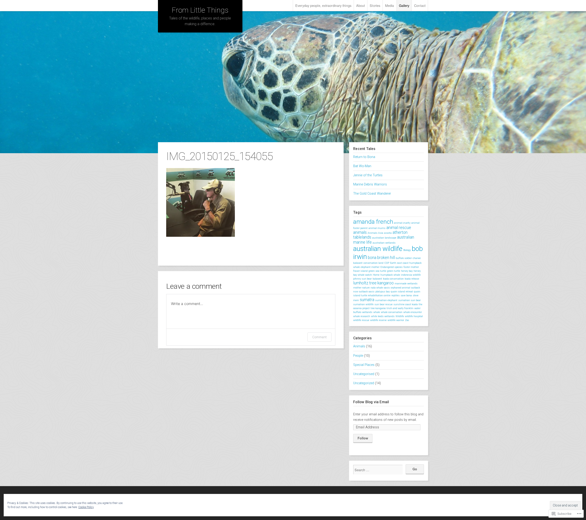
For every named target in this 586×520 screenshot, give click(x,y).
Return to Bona (364, 157)
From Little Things (200, 10)
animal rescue (398, 227)
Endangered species (391, 267)
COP (386, 262)
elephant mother (370, 267)
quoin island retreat (402, 291)
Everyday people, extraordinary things (323, 5)
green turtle (393, 271)
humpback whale (390, 274)
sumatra (367, 299)
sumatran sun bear (409, 300)
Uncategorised (363, 374)
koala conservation (393, 278)
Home (376, 274)
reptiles (395, 295)
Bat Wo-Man (362, 166)
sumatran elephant (386, 300)
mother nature (361, 287)
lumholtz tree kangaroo (373, 283)
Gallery (404, 5)
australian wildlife (377, 249)
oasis (387, 287)
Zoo (407, 320)
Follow (363, 438)
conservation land (373, 262)
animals (360, 232)
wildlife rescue (361, 320)
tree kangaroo (378, 308)
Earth (393, 262)
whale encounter (412, 312)
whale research (361, 316)
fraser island (360, 271)
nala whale (377, 287)
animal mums (377, 228)
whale (376, 312)
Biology (407, 250)
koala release (412, 278)
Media (389, 5)
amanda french (373, 221)
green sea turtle (377, 271)
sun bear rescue (383, 304)
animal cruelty (402, 222)
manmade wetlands (406, 283)
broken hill (386, 257)
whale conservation (391, 312)
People (358, 356)
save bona (406, 295)
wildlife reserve (378, 320)
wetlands (367, 312)
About (360, 5)
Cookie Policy (86, 507)
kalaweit (377, 278)
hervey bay (407, 271)
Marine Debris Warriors (370, 184)
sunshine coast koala (405, 304)
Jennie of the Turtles (368, 175)
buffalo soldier (404, 258)
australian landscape (384, 237)
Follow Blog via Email (371, 402)
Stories (375, 5)
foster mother (411, 267)
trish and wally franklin (400, 308)
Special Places (363, 365)
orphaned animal (400, 287)
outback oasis (366, 291)
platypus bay (382, 291)
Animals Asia (375, 232)
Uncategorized (363, 383)
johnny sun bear (362, 278)
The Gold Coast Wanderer (372, 194)
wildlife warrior (396, 320)
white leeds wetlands (383, 316)
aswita (388, 232)
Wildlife (400, 316)
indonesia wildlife (411, 274)
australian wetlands (384, 242)
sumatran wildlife (363, 304)
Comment (319, 337)
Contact (420, 5)
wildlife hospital (414, 316)
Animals (359, 346)
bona (372, 257)
